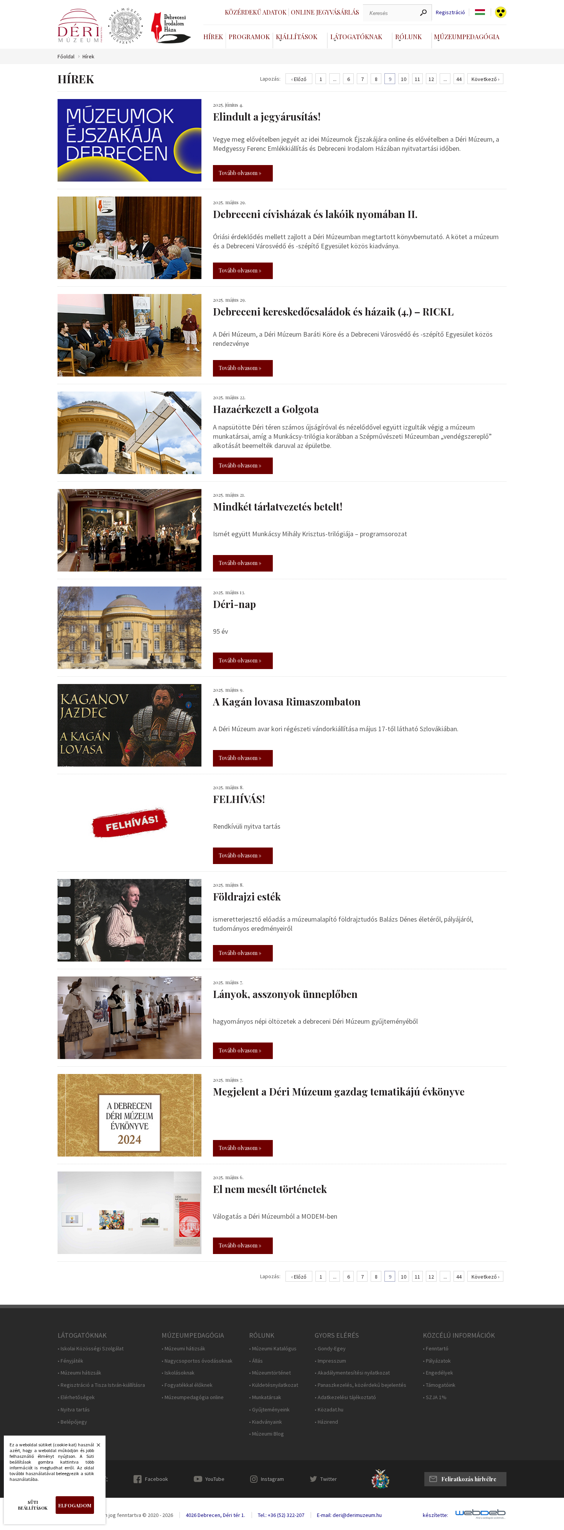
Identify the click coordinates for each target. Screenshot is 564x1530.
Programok (249, 36)
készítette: (435, 1515)
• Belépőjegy (72, 1422)
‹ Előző (299, 79)
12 (431, 79)
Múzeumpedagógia (467, 36)
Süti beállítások (33, 1505)
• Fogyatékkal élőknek (187, 1385)
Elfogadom (74, 1505)
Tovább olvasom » (240, 173)
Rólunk (408, 36)
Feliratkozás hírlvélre (468, 1479)
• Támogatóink (439, 1385)
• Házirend (326, 1422)
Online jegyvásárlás (325, 12)
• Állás (256, 1361)
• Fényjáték (70, 1361)
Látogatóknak (356, 36)
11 (417, 79)
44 (459, 79)
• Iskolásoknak (178, 1373)
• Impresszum (330, 1361)
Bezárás (94, 1447)
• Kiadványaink (265, 1422)
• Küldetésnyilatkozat (273, 1385)
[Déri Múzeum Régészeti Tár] (125, 26)
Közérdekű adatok (256, 12)
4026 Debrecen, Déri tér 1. (215, 1515)
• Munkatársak (265, 1397)
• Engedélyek (438, 1373)
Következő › (486, 79)
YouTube (214, 1478)
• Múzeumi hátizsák (79, 1373)
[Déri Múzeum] (80, 25)
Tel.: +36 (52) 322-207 (281, 1515)
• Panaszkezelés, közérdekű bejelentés (360, 1385)
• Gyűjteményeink (269, 1409)
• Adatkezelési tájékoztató (345, 1397)
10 (403, 79)
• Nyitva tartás (74, 1409)
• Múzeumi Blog (266, 1434)
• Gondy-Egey (330, 1348)
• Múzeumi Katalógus (273, 1348)
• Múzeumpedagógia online (193, 1397)
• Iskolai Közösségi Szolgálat (91, 1348)
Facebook (156, 1478)
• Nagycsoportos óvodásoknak (197, 1361)
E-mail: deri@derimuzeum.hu (349, 1515)
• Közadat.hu (329, 1409)
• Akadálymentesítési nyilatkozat (352, 1373)
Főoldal (66, 56)
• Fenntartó (436, 1348)
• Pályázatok (437, 1361)
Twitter (328, 1478)
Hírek (213, 36)
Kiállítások (296, 36)
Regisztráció (450, 12)
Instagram (272, 1478)
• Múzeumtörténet (270, 1373)
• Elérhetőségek (76, 1397)
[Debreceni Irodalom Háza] (171, 28)
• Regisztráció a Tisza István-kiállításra (101, 1385)
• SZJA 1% (435, 1397)
